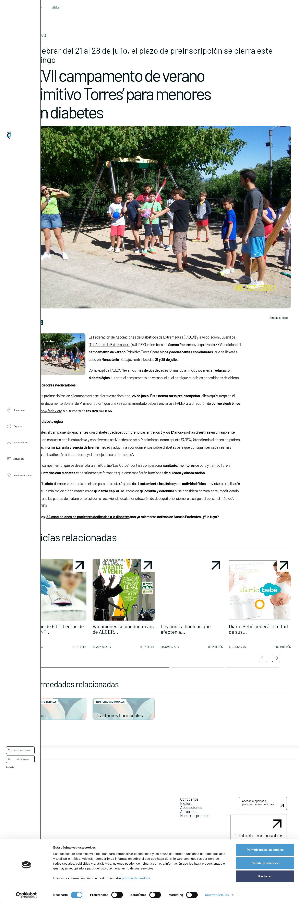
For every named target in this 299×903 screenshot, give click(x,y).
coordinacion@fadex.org (43, 411)
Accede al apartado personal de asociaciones (258, 802)
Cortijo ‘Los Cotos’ (115, 465)
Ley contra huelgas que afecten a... (186, 629)
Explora (17, 426)
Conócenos (19, 409)
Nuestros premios (22, 474)
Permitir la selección (265, 863)
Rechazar (265, 876)
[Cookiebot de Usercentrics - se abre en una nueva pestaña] (26, 895)
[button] (55, 605)
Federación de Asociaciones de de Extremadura (138, 337)
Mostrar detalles (217, 895)
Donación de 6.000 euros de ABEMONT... (54, 629)
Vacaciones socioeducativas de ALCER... (123, 629)
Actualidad (19, 458)
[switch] (117, 895)
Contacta (10, 767)
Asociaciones (20, 442)
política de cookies (136, 878)
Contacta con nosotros (259, 835)
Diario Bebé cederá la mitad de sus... (258, 629)
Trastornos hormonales (42, 701)
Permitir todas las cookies (265, 849)
